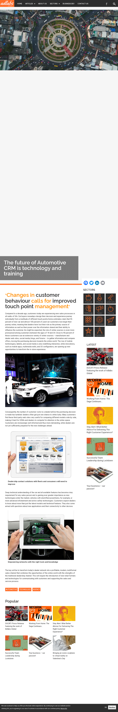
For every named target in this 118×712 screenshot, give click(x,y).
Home (19, 4)
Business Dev (68, 4)
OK (106, 707)
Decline (112, 707)
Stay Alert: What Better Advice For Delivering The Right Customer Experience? (63, 627)
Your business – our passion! (37, 654)
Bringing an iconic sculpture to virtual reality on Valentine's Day (64, 656)
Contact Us (83, 4)
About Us (42, 4)
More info (64, 708)
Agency (36, 589)
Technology (25, 589)
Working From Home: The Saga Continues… (39, 624)
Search (115, 4)
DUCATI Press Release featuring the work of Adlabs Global (14, 626)
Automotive (11, 589)
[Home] (7, 3)
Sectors (54, 4)
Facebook (107, 4)
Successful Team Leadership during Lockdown (12, 656)
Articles (29, 4)
